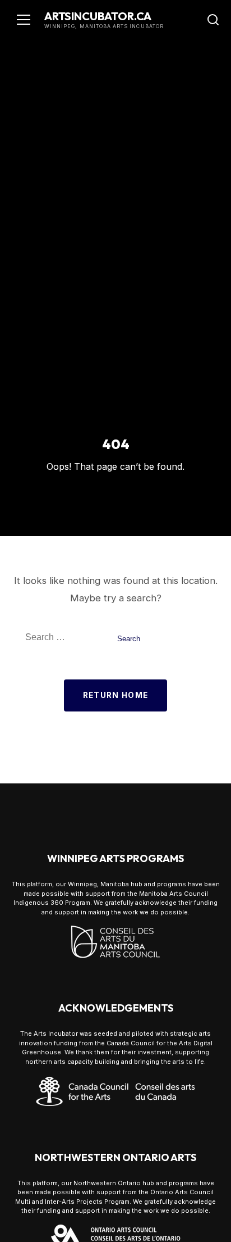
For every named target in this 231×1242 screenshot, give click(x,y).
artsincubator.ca (97, 16)
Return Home (116, 695)
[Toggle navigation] (23, 19)
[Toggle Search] (213, 19)
